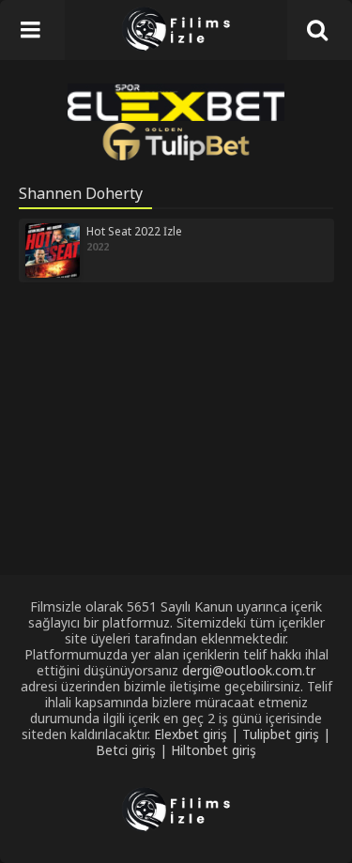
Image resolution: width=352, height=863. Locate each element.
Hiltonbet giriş (213, 750)
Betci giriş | (133, 750)
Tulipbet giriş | (286, 734)
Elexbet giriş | (198, 734)
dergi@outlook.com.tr (248, 670)
